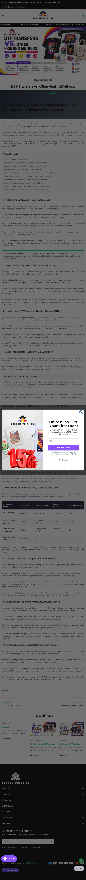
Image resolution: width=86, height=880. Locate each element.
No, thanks (63, 460)
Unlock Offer (63, 447)
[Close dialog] (81, 412)
